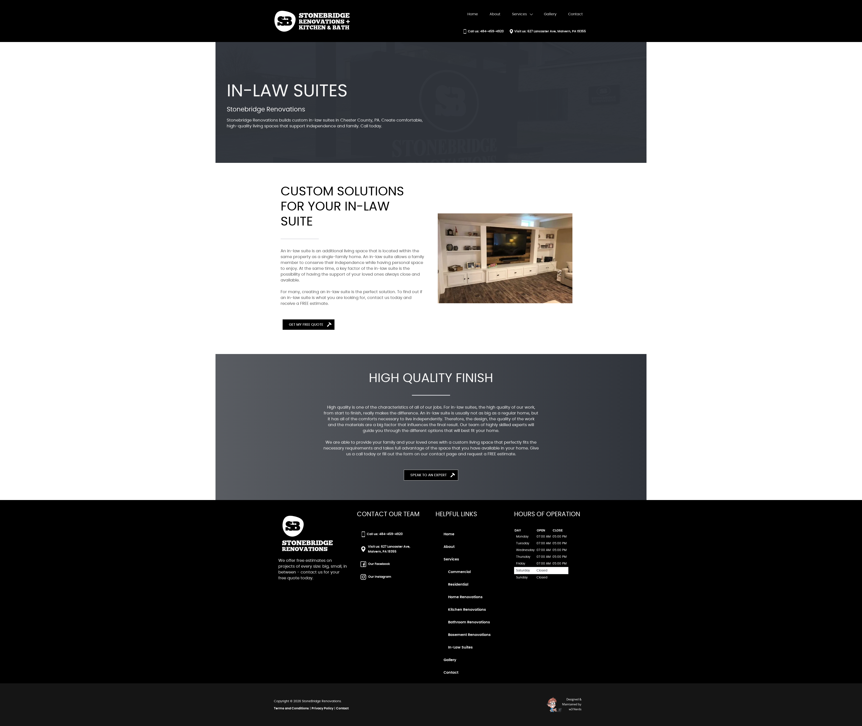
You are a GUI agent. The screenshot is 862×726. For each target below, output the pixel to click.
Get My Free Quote (306, 324)
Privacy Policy (322, 708)
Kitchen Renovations (467, 609)
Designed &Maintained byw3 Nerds (571, 704)
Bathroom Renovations (469, 622)
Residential (458, 584)
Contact (342, 708)
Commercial (459, 572)
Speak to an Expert (428, 475)
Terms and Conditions (291, 708)
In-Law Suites (460, 647)
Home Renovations (465, 597)
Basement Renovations (469, 635)
